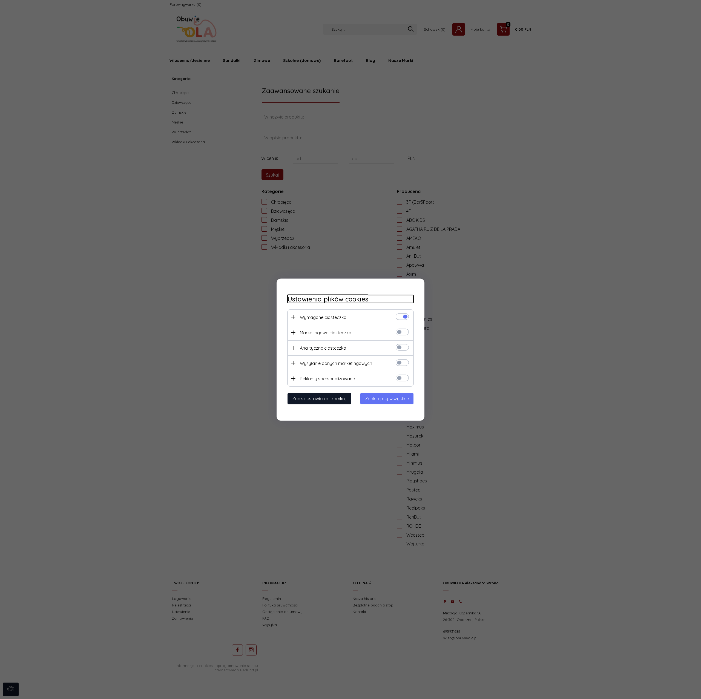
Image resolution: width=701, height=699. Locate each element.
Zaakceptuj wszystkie (387, 398)
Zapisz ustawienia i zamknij (319, 398)
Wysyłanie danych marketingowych (336, 363)
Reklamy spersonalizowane (327, 378)
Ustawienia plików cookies (328, 299)
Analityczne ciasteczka (323, 347)
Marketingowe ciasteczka (325, 332)
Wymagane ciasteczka (323, 317)
